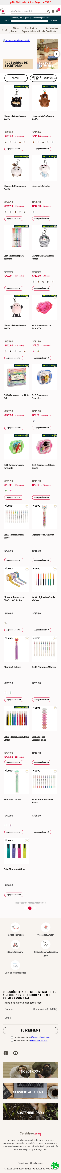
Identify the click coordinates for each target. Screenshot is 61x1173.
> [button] (34, 908)
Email (8, 1018)
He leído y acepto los (32, 1037)
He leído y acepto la (31, 1041)
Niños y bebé (14, 30)
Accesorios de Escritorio (50, 30)
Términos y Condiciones (40, 1037)
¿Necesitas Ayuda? (45, 935)
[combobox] (30, 11)
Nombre (9, 1009)
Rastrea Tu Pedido (15, 935)
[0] (57, 12)
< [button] (25, 908)
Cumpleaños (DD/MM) (45, 1009)
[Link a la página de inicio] (4, 29)
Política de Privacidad (39, 1041)
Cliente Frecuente (15, 952)
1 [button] (29, 908)
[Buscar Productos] (48, 11)
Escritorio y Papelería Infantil (30, 30)
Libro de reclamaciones (15, 973)
